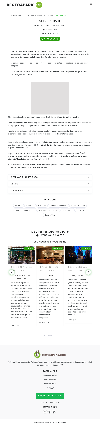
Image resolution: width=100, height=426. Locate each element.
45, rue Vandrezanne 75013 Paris (51, 25)
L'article (15, 326)
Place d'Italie (51, 29)
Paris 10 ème (72, 269)
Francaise (29, 248)
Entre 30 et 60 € (53, 269)
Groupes (42, 206)
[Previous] (11, 272)
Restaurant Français (37, 16)
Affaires (18, 206)
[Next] (88, 272)
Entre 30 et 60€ (51, 33)
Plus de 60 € (83, 269)
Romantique (67, 210)
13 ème (50, 16)
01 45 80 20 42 (51, 39)
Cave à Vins (50, 215)
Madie (50, 275)
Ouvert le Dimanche (58, 206)
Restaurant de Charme (48, 210)
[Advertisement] (50, 98)
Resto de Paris (50, 383)
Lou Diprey (78, 275)
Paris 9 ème (15, 269)
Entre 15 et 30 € (26, 269)
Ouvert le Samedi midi (25, 210)
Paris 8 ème (43, 269)
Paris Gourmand (50, 379)
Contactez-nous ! (50, 402)
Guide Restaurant (14, 16)
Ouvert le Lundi (78, 206)
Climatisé (30, 206)
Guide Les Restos (50, 376)
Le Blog (50, 388)
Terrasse (80, 210)
